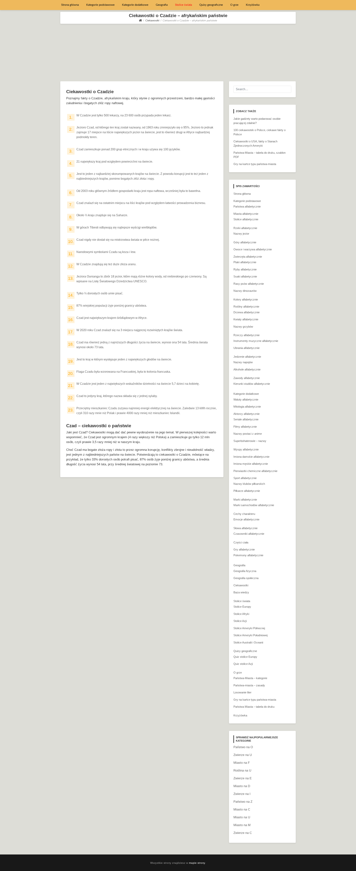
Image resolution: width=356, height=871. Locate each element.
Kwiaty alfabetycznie (245, 319)
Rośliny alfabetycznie (246, 306)
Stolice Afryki (241, 613)
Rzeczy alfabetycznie (246, 335)
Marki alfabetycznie (245, 499)
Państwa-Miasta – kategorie (250, 678)
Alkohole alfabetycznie (247, 369)
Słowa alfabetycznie (245, 528)
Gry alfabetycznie (244, 549)
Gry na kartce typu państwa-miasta (254, 164)
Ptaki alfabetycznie (244, 262)
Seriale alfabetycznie (245, 419)
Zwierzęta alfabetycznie (247, 256)
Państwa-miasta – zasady (249, 685)
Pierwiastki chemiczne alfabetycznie (255, 471)
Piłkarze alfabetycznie (246, 490)
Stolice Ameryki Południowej (250, 635)
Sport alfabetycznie (245, 478)
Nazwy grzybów (243, 326)
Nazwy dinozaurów (245, 290)
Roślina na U (242, 770)
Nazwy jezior (241, 233)
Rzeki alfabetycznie (245, 228)
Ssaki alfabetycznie (245, 276)
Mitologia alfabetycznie (247, 406)
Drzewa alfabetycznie (246, 312)
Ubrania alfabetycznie (246, 347)
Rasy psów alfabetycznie (248, 283)
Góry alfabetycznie (244, 242)
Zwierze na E (242, 778)
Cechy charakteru (244, 513)
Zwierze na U (242, 755)
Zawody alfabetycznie (246, 378)
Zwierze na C (242, 833)
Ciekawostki (240, 585)
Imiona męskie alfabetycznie (250, 463)
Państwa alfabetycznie (247, 206)
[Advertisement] (178, 52)
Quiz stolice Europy (245, 656)
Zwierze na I (241, 794)
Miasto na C (241, 809)
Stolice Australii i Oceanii (248, 642)
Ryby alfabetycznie (245, 269)
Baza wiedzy (241, 592)
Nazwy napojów (243, 362)
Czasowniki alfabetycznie (248, 533)
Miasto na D (241, 786)
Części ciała (240, 542)
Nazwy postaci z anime (247, 433)
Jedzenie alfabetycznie (247, 356)
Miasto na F (241, 762)
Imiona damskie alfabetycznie (251, 456)
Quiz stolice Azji (243, 663)
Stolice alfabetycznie (245, 219)
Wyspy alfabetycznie (246, 449)
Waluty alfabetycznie (245, 399)
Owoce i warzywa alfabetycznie (252, 249)
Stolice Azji (240, 620)
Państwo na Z (242, 801)
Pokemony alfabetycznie (248, 555)
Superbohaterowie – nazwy (249, 440)
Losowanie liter (242, 692)
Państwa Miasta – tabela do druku (253, 706)
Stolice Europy (242, 606)
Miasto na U (241, 817)
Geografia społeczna (245, 578)
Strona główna (70, 5)
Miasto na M (241, 825)
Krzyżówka (252, 5)
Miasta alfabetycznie (245, 213)
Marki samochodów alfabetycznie (253, 505)
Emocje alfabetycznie (246, 519)
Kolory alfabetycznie (245, 299)
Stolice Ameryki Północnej (249, 628)
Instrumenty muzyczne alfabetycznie (255, 340)
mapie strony (197, 862)
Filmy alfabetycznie (245, 426)
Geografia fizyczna (244, 571)
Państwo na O (243, 747)
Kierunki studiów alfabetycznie (251, 383)
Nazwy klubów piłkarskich (249, 483)
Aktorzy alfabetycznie (246, 413)
